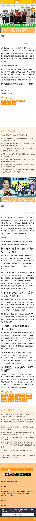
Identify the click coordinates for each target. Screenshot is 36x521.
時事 (22, 5)
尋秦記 (18, 400)
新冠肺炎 (21, 101)
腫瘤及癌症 (31, 491)
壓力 (12, 395)
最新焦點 (3, 481)
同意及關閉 (18, 514)
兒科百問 (16, 493)
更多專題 (10, 495)
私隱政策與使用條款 (12, 511)
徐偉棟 (22, 397)
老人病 (28, 493)
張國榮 (4, 400)
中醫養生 (24, 491)
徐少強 (29, 395)
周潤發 (11, 400)
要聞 (8, 481)
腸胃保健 (10, 493)
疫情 (3, 101)
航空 (9, 101)
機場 (14, 104)
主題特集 (16, 5)
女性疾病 (22, 493)
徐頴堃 (29, 397)
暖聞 (16, 481)
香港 (15, 101)
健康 (3, 5)
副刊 (27, 5)
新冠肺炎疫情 (6, 104)
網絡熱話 (4, 395)
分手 (17, 395)
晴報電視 (9, 5)
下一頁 (4, 86)
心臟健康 (3, 493)
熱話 (12, 481)
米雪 (16, 397)
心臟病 (10, 397)
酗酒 (3, 397)
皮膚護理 (3, 495)
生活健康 (17, 491)
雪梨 (23, 395)
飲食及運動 (10, 491)
